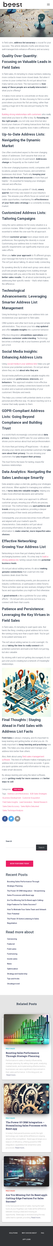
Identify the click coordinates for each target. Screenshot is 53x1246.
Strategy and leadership (17, 974)
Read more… (11, 1075)
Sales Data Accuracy (11, 806)
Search (9, 841)
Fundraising (12, 954)
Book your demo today (19, 863)
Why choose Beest (29, 1233)
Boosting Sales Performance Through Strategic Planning (22, 1054)
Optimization (12, 969)
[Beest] (13, 4)
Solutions (13, 1233)
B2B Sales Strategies (38, 794)
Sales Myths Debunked (30, 806)
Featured (11, 944)
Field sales (18, 789)
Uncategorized (13, 984)
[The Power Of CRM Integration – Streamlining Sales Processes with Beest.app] (26, 1098)
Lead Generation (25, 802)
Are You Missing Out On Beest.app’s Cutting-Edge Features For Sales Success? (26, 1198)
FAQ (42, 1233)
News (9, 964)
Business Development (12, 798)
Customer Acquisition (31, 798)
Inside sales (12, 959)
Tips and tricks (13, 979)
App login (26, 1239)
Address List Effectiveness (18, 794)
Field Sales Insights (10, 802)
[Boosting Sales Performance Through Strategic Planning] (26, 1029)
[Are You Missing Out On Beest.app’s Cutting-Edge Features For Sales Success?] (26, 1171)
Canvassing (12, 939)
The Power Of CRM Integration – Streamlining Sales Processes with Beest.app (26, 1125)
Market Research (40, 802)
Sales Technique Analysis (13, 810)
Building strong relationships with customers (21, 114)
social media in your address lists (22, 364)
